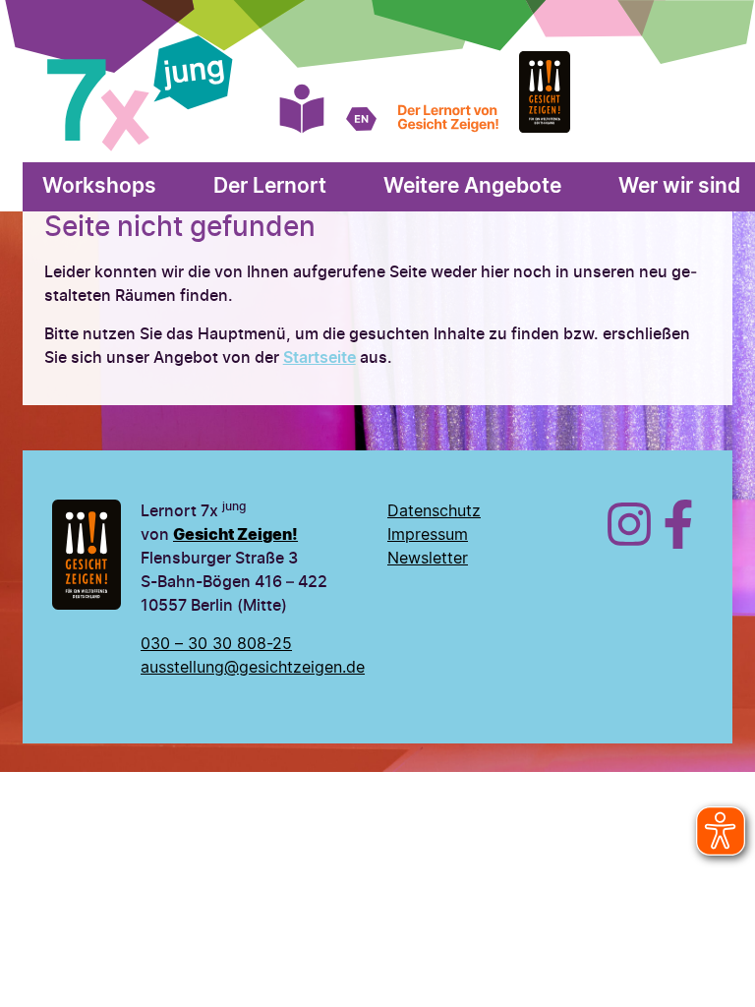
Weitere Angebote (472, 186)
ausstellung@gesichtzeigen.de (253, 668)
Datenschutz (434, 511)
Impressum (427, 535)
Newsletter (427, 558)
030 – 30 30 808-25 (216, 644)
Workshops (99, 186)
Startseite (319, 358)
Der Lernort (269, 186)
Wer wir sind (679, 186)
